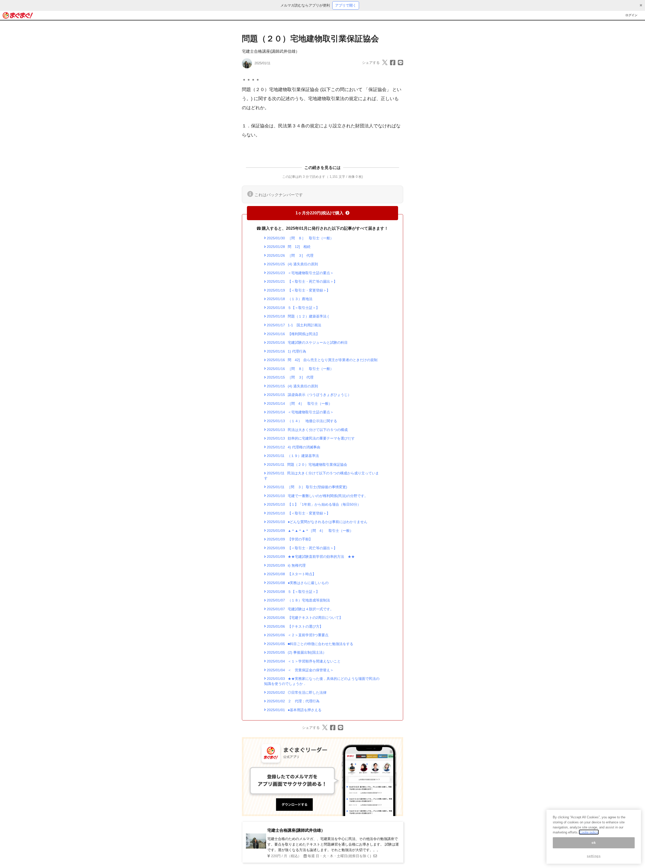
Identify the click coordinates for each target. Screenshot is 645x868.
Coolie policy (588, 832)
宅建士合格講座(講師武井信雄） (271, 51)
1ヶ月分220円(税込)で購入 (319, 213)
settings (593, 856)
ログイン (631, 15)
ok (594, 843)
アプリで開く (345, 5)
